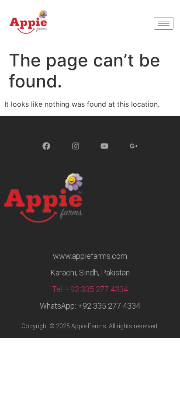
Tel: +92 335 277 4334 (90, 289)
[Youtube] (105, 146)
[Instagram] (75, 146)
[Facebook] (46, 146)
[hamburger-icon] (163, 23)
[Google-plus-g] (133, 146)
